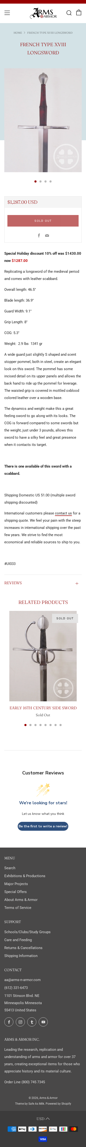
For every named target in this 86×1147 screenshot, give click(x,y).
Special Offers (15, 892)
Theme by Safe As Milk (29, 1103)
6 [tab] (50, 725)
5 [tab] (45, 725)
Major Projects (16, 884)
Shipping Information (21, 956)
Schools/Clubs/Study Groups (27, 932)
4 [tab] (40, 725)
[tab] (35, 181)
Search (9, 868)
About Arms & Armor (21, 900)
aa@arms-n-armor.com (22, 980)
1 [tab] (25, 725)
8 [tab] (60, 725)
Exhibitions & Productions (24, 876)
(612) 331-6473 (16, 988)
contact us (63, 513)
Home (18, 32)
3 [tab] (35, 725)
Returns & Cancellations (23, 948)
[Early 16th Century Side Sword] (43, 656)
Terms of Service (17, 908)
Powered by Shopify (58, 1103)
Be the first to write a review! (43, 826)
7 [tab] (55, 725)
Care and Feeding (18, 940)
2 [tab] (30, 725)
